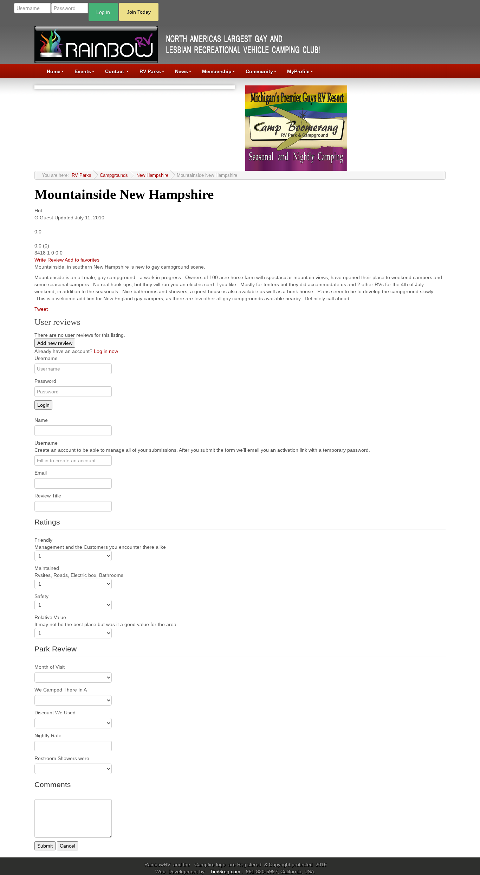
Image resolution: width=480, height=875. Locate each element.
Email (40, 473)
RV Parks (150, 71)
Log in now (106, 351)
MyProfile (298, 71)
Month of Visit (49, 667)
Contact (115, 71)
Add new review (54, 343)
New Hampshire (152, 175)
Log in (103, 11)
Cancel (67, 846)
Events (82, 71)
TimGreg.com (226, 871)
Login (43, 405)
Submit (45, 846)
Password (45, 381)
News (181, 71)
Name (41, 420)
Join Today (139, 12)
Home (53, 71)
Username (46, 358)
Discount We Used (55, 712)
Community (259, 71)
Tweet (41, 309)
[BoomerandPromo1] (296, 127)
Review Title (47, 495)
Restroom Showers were (61, 758)
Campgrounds (114, 175)
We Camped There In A (60, 690)
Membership (217, 71)
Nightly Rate (47, 735)
